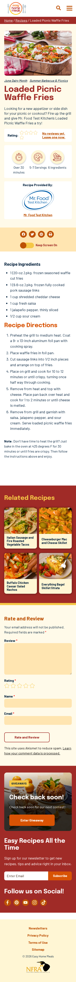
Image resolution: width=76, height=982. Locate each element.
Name (9, 696)
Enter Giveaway (31, 820)
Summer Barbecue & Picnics (49, 80)
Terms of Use (38, 942)
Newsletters (38, 928)
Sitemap (38, 949)
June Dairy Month (15, 80)
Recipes (21, 20)
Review (10, 640)
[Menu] (69, 8)
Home (8, 20)
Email (9, 713)
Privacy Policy (38, 935)
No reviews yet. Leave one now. (53, 135)
